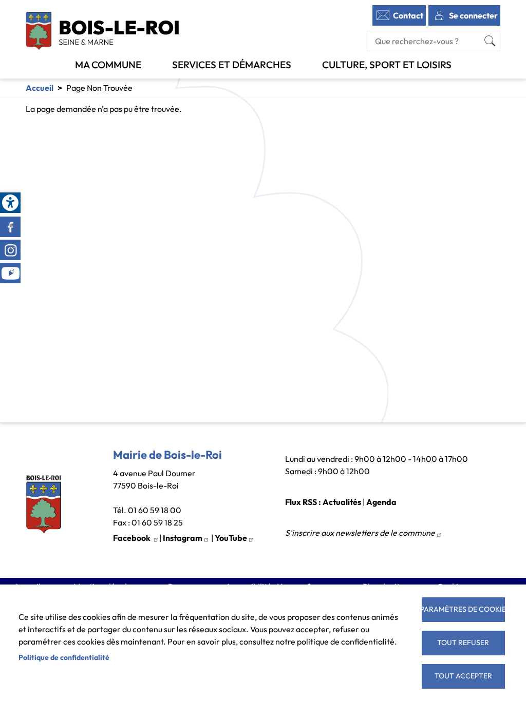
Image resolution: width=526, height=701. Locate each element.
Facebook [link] (10, 227)
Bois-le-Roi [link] (103, 31)
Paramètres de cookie (463, 609)
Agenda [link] (381, 502)
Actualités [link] (342, 502)
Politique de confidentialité (63, 657)
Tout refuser (463, 642)
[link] (10, 202)
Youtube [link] (10, 273)
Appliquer (490, 41)
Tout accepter (463, 675)
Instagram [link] (10, 250)
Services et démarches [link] (231, 65)
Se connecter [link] (473, 15)
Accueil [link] (39, 88)
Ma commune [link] (108, 65)
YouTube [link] (231, 538)
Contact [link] (408, 15)
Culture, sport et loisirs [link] (387, 65)
